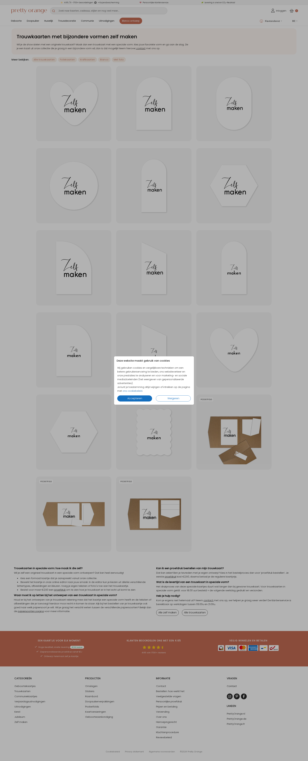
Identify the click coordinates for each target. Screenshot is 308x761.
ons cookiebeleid (132, 391)
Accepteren (134, 398)
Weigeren (173, 398)
